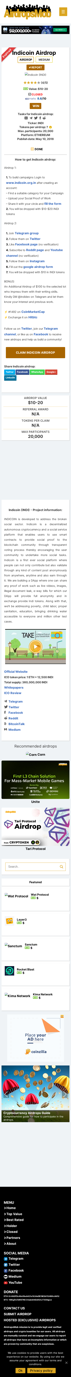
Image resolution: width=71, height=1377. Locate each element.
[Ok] (66, 1363)
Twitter (35, 239)
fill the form (52, 204)
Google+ (51, 371)
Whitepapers (13, 687)
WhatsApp (37, 371)
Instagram (37, 261)
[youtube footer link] (6, 1282)
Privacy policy (41, 1370)
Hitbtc (32, 317)
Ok (20, 1370)
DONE (39, 149)
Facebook (41, 334)
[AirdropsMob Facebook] (6, 1270)
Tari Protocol (36, 849)
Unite (35, 802)
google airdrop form (38, 267)
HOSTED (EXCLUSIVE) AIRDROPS (30, 1320)
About (11, 1244)
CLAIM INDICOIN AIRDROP (35, 352)
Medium (15, 729)
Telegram (16, 701)
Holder (11, 1226)
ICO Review (12, 693)
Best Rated (15, 1220)
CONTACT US (14, 1308)
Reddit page (35, 250)
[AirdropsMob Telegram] (6, 1258)
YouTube (15, 1282)
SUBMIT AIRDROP (17, 1314)
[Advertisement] (35, 469)
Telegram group (27, 233)
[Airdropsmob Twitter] (6, 1264)
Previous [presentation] (6, 1095)
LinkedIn (10, 377)
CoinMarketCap (33, 312)
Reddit (13, 718)
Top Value (14, 1214)
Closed (12, 1232)
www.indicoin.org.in (21, 183)
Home (11, 1208)
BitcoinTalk (17, 724)
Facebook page (26, 244)
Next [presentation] (64, 1095)
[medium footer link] (6, 1276)
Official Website (16, 671)
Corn (41, 754)
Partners (13, 1238)
